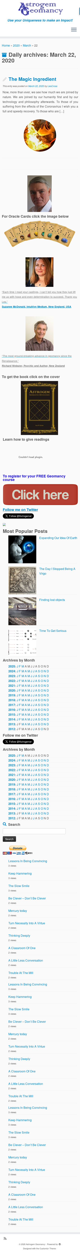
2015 (11, 714)
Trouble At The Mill (20, 973)
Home (6, 45)
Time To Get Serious (52, 631)
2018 (11, 700)
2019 (11, 695)
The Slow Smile (18, 886)
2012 (11, 729)
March (27, 45)
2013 (11, 724)
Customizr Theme (48, 1248)
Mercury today (17, 911)
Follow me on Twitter (20, 509)
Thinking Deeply (19, 935)
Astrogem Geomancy (35, 1244)
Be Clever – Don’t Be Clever (27, 898)
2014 (11, 719)
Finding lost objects (52, 600)
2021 (11, 685)
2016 (11, 710)
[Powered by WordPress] (59, 1243)
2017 (11, 705)
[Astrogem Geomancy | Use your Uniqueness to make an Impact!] (40, 9)
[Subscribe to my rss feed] (6, 1238)
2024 (11, 671)
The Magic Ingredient (32, 78)
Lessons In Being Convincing (27, 861)
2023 (11, 676)
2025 (11, 666)
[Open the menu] (74, 30)
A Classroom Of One (22, 948)
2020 (16, 45)
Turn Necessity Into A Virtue (26, 923)
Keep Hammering (20, 873)
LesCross (52, 86)
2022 (11, 681)
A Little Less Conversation (25, 960)
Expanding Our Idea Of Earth (58, 538)
